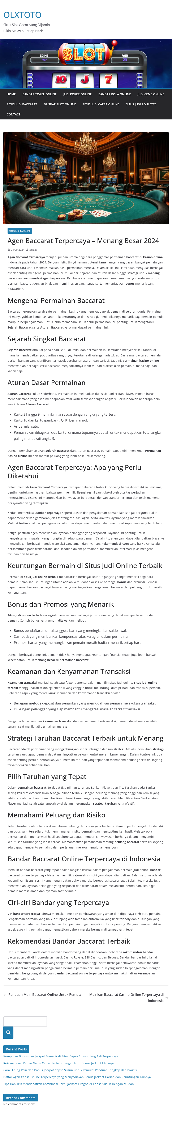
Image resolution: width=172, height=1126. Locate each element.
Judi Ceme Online (151, 94)
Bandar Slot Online (60, 104)
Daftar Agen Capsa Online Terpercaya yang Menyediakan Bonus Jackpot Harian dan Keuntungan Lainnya (77, 1077)
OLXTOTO (22, 14)
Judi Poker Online (77, 94)
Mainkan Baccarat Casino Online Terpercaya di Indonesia (126, 997)
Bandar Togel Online (39, 94)
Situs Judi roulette (141, 104)
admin (33, 249)
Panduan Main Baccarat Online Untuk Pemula (44, 994)
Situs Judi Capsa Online (101, 104)
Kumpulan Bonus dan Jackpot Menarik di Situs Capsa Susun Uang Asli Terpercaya (60, 1056)
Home (11, 94)
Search (8, 1032)
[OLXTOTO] (86, 42)
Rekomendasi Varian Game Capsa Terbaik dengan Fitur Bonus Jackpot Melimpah (59, 1063)
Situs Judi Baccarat (22, 104)
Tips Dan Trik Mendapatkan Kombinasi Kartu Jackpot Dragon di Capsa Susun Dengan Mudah (68, 1084)
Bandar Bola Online (114, 94)
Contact (13, 114)
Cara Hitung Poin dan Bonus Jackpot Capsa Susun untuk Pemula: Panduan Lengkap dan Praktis (70, 1070)
